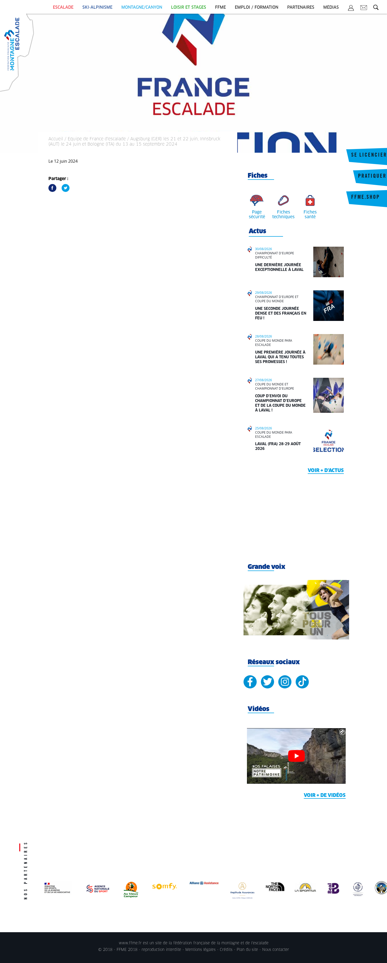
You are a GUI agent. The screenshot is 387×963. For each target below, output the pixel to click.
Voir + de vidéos (325, 795)
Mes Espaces (351, 9)
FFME (220, 7)
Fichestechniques (283, 214)
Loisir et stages (188, 7)
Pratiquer (372, 176)
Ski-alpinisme (97, 7)
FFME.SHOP (365, 197)
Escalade (63, 7)
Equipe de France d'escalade (97, 139)
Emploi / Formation (256, 7)
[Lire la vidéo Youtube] (296, 756)
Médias (331, 7)
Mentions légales (200, 950)
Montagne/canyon (141, 7)
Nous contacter (275, 950)
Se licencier (369, 155)
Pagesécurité (257, 214)
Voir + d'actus (326, 470)
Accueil (55, 139)
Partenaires (300, 7)
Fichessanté (310, 214)
